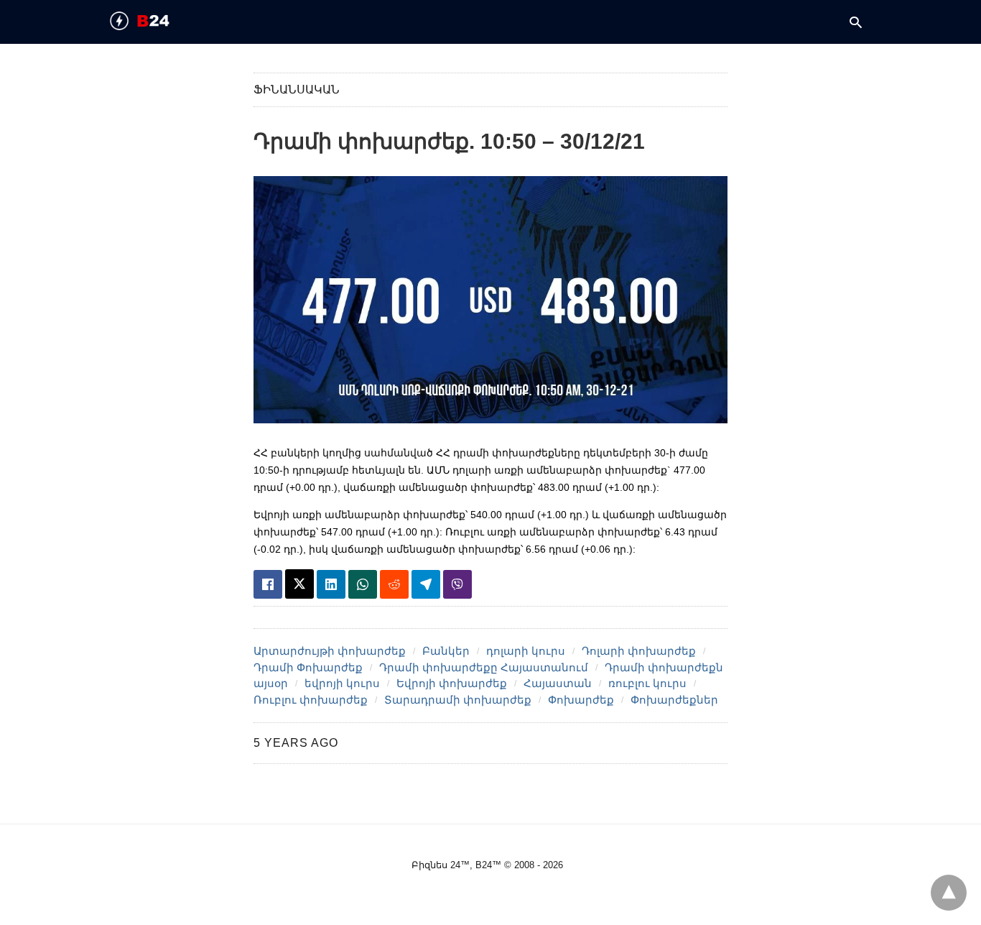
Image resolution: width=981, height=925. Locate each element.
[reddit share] (394, 584)
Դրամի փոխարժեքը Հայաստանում (483, 667)
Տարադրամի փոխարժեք (457, 700)
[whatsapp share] (362, 584)
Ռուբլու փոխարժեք (311, 700)
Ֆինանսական (297, 89)
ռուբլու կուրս (647, 683)
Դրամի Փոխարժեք (308, 667)
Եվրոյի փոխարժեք (451, 683)
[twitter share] (299, 584)
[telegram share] (426, 584)
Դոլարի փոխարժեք (639, 651)
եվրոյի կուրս (342, 683)
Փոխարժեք (581, 700)
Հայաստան (558, 683)
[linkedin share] (331, 584)
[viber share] (457, 584)
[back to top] (949, 893)
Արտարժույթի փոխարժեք (330, 651)
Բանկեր (446, 651)
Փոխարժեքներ (674, 700)
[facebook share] (268, 584)
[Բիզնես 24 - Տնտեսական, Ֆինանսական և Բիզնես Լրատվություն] (164, 21)
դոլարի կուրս (525, 651)
